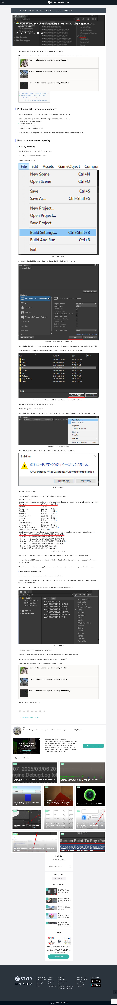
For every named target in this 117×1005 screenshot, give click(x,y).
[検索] (69, 867)
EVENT (58, 11)
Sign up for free (59, 956)
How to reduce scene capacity (33, 95)
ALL (14, 11)
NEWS (25, 11)
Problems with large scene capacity (35, 93)
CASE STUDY (50, 11)
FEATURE (32, 11)
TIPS (19, 11)
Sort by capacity (30, 98)
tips (37, 717)
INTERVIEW (40, 11)
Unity (17, 23)
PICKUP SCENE (68, 11)
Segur (32, 717)
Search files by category (36, 100)
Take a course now (93, 746)
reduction (25, 717)
